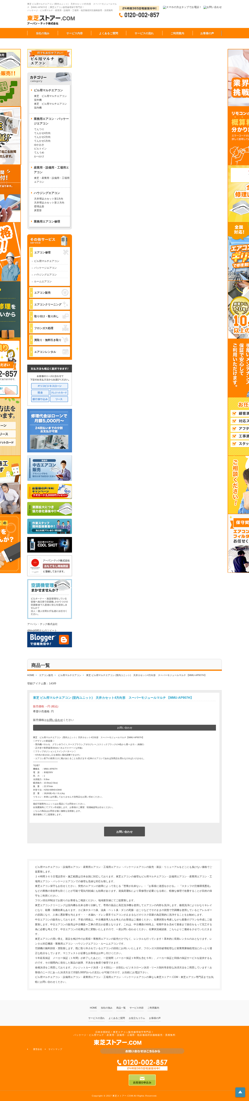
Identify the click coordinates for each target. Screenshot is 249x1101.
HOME (93, 1007)
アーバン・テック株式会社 (42, 624)
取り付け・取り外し (46, 316)
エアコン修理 (42, 252)
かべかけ (39, 156)
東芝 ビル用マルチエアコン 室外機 (51, 98)
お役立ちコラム (137, 1018)
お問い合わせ (55, 719)
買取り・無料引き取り (47, 340)
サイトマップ (55, 1049)
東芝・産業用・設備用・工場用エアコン (51, 179)
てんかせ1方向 (42, 140)
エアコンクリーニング (47, 304)
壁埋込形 (39, 206)
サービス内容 (74, 33)
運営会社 (37, 1049)
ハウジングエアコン (45, 274)
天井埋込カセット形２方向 (49, 202)
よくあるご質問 (108, 33)
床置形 (38, 210)
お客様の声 (207, 33)
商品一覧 (121, 1007)
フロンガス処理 (43, 328)
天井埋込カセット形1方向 (48, 198)
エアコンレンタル (45, 351)
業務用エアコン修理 (47, 221)
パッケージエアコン (45, 267)
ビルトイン (40, 148)
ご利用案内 (177, 33)
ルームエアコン (43, 281)
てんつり (39, 129)
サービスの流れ (144, 33)
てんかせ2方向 (42, 137)
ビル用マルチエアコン (46, 261)
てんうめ (39, 152)
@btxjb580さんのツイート (42, 630)
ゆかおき (39, 144)
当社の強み (42, 33)
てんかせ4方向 (42, 133)
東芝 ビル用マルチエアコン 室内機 (50, 105)
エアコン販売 (42, 292)
